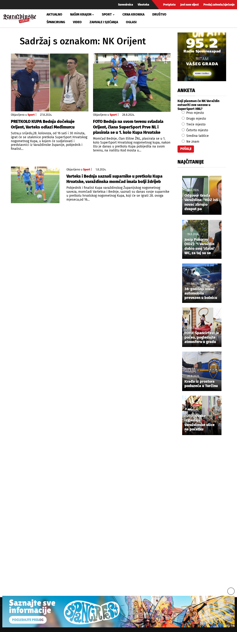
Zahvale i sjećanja (104, 22)
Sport (31, 114)
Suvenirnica (125, 4)
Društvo (159, 14)
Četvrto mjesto (196, 130)
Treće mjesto (195, 124)
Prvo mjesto (194, 113)
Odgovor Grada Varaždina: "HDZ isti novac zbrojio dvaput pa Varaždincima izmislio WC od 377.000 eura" (201, 202)
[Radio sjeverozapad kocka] (202, 56)
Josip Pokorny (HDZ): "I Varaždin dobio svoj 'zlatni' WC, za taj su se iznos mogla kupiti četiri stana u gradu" (200, 246)
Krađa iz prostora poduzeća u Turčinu (201, 383)
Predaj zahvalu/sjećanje (219, 4)
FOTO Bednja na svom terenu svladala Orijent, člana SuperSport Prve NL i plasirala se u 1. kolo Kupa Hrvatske (128, 127)
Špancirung (56, 22)
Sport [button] (107, 14)
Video (77, 22)
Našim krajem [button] (80, 14)
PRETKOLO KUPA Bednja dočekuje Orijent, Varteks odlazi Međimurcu (43, 124)
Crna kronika (133, 14)
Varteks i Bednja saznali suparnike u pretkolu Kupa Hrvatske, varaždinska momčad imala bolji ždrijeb (114, 179)
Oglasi (131, 22)
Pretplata (169, 4)
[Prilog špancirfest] (118, 612)
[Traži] (192, 18)
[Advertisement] (202, 515)
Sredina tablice (197, 136)
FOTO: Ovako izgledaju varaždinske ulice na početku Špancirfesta (199, 423)
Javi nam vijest (189, 4)
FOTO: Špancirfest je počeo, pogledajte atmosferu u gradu (201, 337)
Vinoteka (143, 4)
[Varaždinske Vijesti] (19, 17)
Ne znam (192, 142)
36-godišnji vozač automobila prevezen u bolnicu (200, 293)
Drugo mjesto (195, 119)
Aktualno (54, 14)
